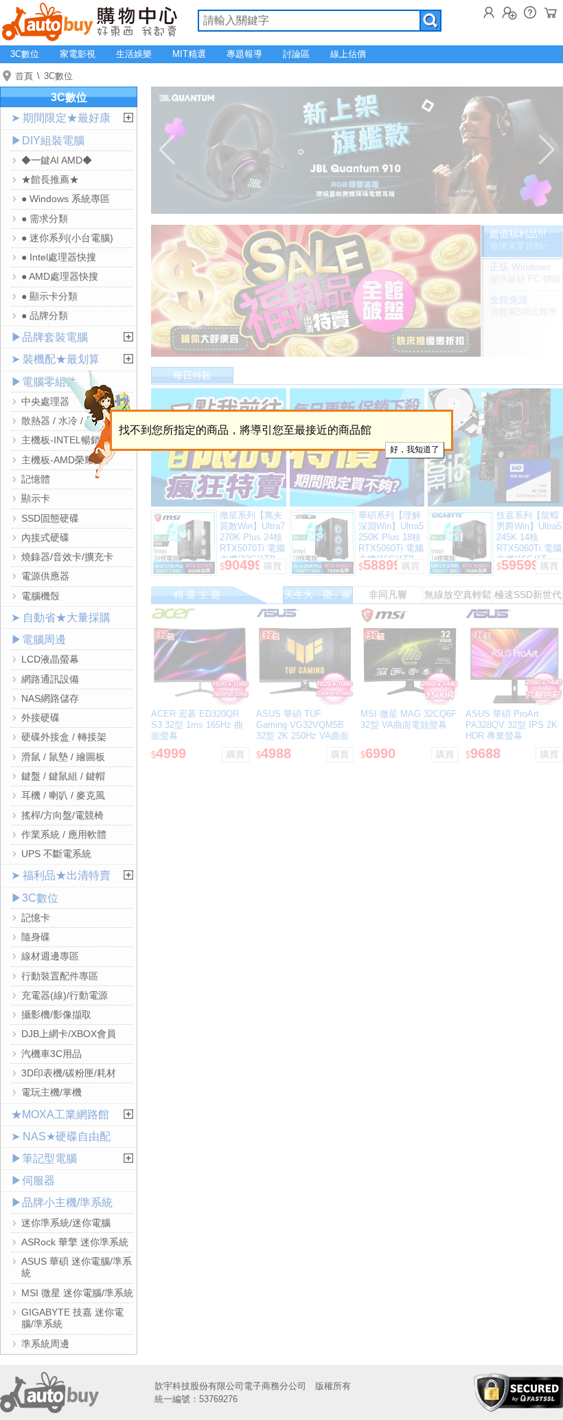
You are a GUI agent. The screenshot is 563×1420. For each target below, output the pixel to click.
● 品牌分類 (44, 315)
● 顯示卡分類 (49, 296)
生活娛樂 (134, 54)
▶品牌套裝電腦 (49, 337)
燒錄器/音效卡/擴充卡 (67, 556)
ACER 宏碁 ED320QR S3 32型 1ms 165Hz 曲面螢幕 (197, 725)
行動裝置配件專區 (59, 975)
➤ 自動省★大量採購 (61, 617)
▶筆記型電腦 (44, 1158)
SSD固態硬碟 (50, 518)
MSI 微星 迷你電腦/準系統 (77, 1292)
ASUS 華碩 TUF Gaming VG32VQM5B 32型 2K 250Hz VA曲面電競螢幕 (302, 730)
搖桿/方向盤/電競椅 (62, 815)
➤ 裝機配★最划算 (55, 359)
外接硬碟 (40, 717)
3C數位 (24, 54)
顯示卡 (35, 498)
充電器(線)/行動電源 (64, 995)
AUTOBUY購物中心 (89, 20)
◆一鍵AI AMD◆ (56, 160)
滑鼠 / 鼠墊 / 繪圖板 (63, 756)
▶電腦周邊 (38, 639)
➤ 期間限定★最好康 (61, 118)
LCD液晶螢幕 (50, 659)
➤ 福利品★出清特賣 (61, 875)
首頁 (24, 76)
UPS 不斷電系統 (56, 853)
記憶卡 (35, 917)
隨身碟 (35, 936)
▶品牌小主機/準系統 (62, 1202)
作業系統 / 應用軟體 (63, 834)
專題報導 (244, 54)
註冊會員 (509, 12)
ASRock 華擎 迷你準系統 (74, 1241)
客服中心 (530, 12)
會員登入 (489, 12)
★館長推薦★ (50, 179)
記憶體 (35, 479)
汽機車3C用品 (51, 1053)
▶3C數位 (34, 898)
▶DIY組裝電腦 (47, 140)
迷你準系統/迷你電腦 (66, 1222)
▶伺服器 (33, 1180)
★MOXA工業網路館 (60, 1114)
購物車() (550, 12)
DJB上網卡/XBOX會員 (68, 1033)
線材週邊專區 (50, 956)
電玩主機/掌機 (51, 1092)
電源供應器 (45, 575)
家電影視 (77, 54)
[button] (167, 150)
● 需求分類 (44, 218)
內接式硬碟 (45, 537)
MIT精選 (189, 54)
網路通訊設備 (50, 679)
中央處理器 (45, 401)
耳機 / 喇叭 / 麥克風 (63, 795)
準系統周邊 (45, 1343)
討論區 (296, 54)
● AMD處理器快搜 (59, 276)
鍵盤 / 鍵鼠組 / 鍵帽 (63, 775)
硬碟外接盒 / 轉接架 (63, 736)
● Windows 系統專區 (65, 198)
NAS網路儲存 (50, 698)
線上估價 (348, 54)
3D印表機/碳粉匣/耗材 (68, 1072)
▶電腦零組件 (44, 382)
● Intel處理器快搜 (58, 257)
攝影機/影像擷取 (56, 1014)
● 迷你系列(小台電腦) (67, 237)
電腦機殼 (40, 595)
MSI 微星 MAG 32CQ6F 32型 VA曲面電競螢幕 (408, 719)
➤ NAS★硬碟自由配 (61, 1136)
